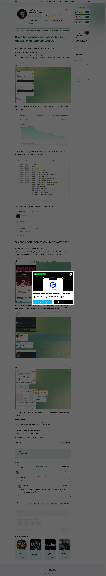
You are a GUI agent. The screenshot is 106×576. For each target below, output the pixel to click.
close (70, 274)
